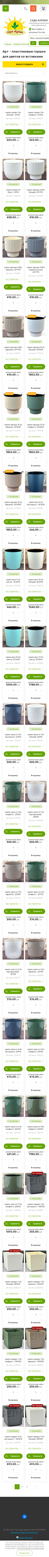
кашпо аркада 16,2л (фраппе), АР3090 (13, 503)
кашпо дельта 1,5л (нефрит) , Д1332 (13, 813)
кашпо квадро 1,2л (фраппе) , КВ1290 (36, 1360)
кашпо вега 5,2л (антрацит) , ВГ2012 (36, 503)
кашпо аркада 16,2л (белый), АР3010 (36, 348)
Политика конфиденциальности (24, 1532)
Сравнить (15, 132)
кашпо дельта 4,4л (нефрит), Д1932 (36, 1050)
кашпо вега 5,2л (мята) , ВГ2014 (13, 580)
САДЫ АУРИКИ (39, 20)
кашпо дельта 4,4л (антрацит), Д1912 (13, 1050)
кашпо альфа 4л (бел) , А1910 (13, 191)
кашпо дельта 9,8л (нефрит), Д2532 (36, 1128)
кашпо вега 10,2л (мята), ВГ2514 (13, 658)
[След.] (36, 1486)
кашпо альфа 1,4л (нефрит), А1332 (35, 113)
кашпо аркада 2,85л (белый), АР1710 (36, 191)
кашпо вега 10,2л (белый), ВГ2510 (35, 580)
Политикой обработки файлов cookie (30, 1548)
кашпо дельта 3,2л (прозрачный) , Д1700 (13, 971)
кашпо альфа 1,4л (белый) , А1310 (13, 113)
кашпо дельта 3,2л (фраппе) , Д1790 (36, 970)
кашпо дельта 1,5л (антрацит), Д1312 (13, 735)
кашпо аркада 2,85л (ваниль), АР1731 (13, 268)
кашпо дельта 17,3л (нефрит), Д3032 (13, 1205)
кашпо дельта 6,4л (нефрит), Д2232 (13, 1128)
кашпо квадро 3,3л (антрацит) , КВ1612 (13, 1438)
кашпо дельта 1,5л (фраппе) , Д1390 (13, 893)
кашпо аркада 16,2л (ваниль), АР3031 (13, 426)
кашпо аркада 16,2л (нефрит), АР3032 (36, 426)
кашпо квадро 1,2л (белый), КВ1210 (13, 1283)
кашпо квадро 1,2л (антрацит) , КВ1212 (36, 1205)
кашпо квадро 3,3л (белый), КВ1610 (35, 1438)
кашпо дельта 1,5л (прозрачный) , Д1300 (36, 814)
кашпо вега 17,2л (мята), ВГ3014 (36, 658)
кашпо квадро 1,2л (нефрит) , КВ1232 (13, 1360)
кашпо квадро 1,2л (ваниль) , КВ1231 (36, 1283)
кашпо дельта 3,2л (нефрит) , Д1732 (36, 893)
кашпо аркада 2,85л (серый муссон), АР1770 (36, 269)
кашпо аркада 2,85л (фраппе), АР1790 (13, 348)
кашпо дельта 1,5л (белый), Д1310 (36, 735)
